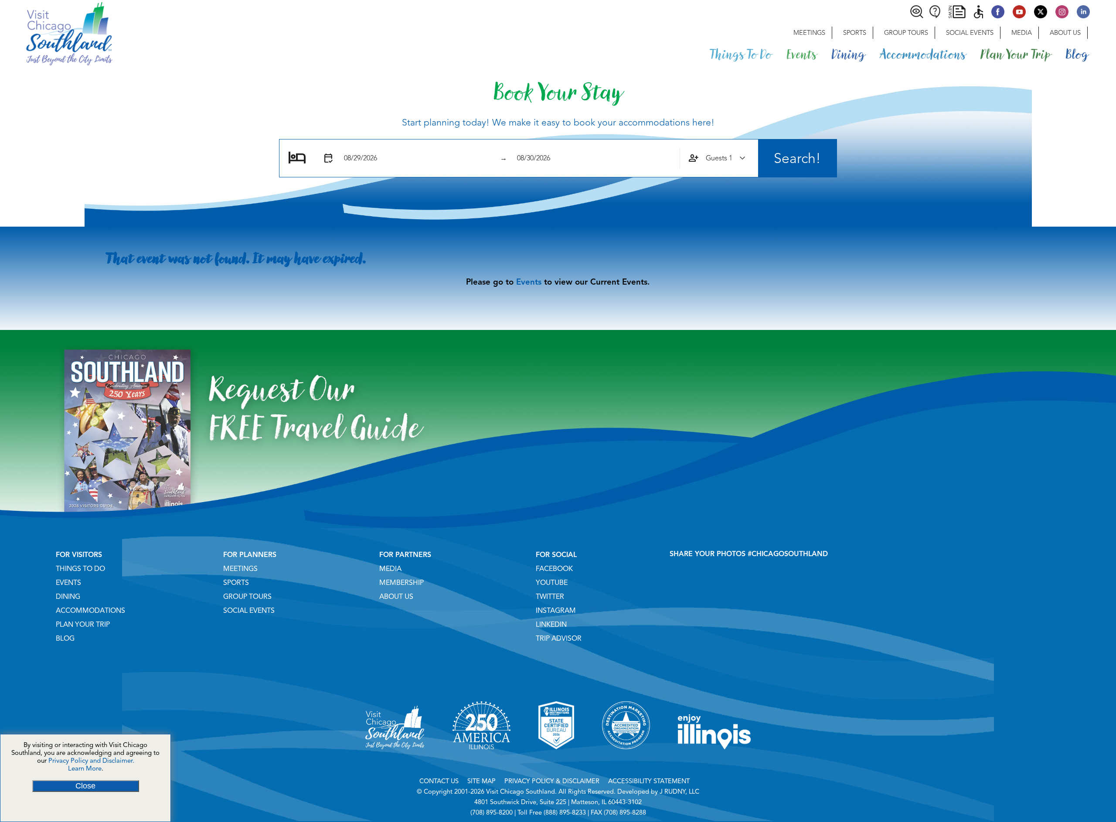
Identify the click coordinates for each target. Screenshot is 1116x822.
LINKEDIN (551, 624)
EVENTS (68, 582)
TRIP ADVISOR (559, 638)
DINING (68, 596)
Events (528, 282)
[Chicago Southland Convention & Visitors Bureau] (56, 32)
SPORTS (236, 582)
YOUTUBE (552, 582)
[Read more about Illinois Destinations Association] (556, 760)
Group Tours (906, 33)
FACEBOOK (554, 568)
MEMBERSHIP (401, 582)
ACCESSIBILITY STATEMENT (649, 781)
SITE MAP (481, 781)
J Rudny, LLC (679, 791)
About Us (1065, 33)
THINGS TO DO (80, 568)
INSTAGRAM (556, 610)
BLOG (65, 638)
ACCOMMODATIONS (90, 610)
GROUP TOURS (247, 596)
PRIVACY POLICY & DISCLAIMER (551, 781)
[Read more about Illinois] (714, 760)
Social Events (970, 33)
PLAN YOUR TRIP (83, 624)
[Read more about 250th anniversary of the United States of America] (481, 760)
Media (1021, 33)
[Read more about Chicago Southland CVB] (395, 760)
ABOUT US (396, 596)
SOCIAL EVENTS (249, 610)
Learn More (85, 768)
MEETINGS (240, 568)
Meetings (809, 33)
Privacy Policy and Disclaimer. (91, 760)
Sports (854, 33)
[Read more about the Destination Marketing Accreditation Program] (626, 760)
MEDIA (390, 568)
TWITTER (550, 596)
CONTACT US (439, 781)
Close (85, 785)
